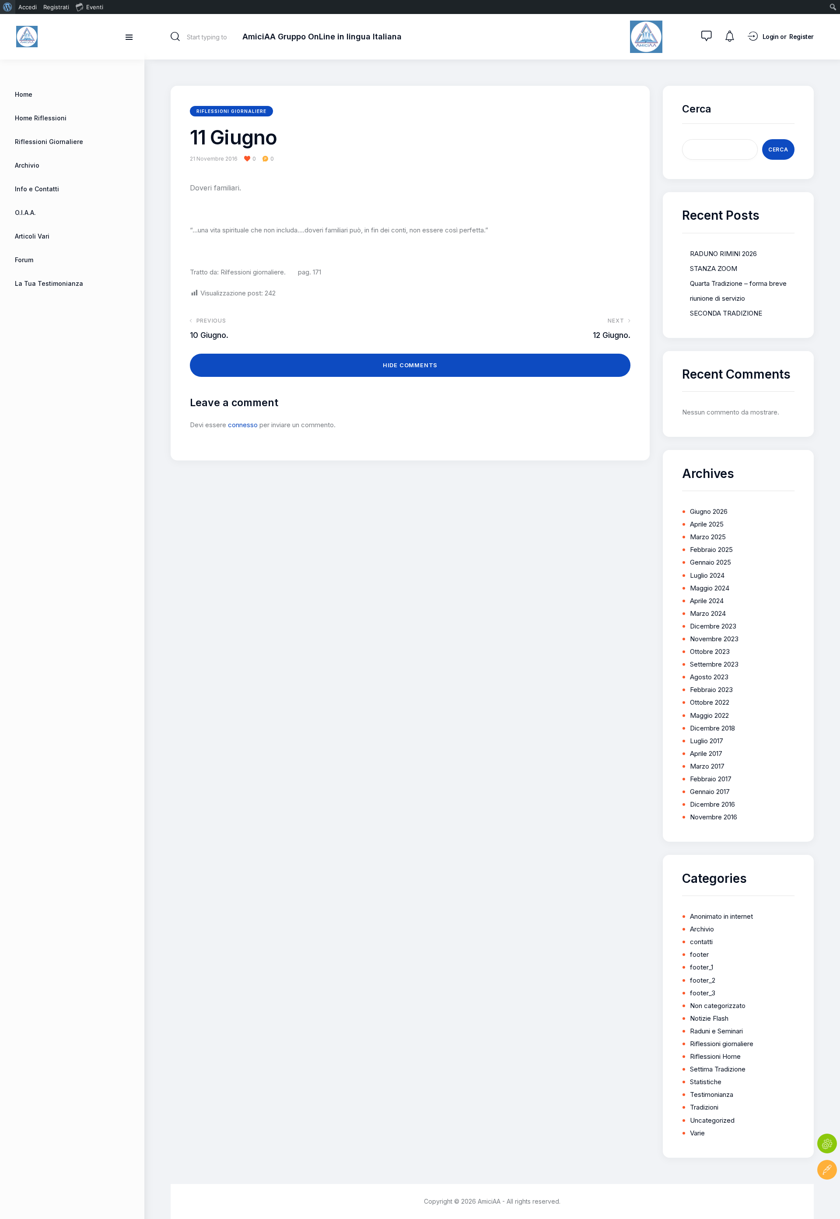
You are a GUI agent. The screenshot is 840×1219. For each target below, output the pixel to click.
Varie (697, 1133)
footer (699, 954)
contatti (701, 942)
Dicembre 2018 (712, 728)
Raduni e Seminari (716, 1031)
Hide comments (410, 365)
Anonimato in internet (721, 916)
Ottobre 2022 (709, 702)
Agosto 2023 (709, 677)
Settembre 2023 (714, 664)
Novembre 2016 (713, 817)
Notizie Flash (709, 1018)
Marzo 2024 (708, 613)
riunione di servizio (717, 298)
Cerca (696, 109)
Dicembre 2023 (713, 626)
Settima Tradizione (718, 1069)
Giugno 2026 (709, 511)
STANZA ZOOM (713, 268)
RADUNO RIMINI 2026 (723, 253)
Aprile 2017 (706, 753)
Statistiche (705, 1082)
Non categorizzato (718, 1005)
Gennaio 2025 (710, 562)
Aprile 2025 (707, 524)
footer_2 (702, 980)
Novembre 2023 (714, 639)
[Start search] (175, 37)
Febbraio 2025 (711, 549)
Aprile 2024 (707, 601)
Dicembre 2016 (712, 804)
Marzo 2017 (707, 766)
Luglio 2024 (707, 575)
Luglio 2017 (706, 741)
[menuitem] (7, 7)
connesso (243, 425)
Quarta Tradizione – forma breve (738, 283)
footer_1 (701, 967)
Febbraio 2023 (711, 689)
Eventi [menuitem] (94, 7)
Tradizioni (704, 1107)
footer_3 (702, 993)
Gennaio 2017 (710, 791)
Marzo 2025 (708, 537)
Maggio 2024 (709, 588)
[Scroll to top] (827, 1196)
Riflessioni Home (715, 1056)
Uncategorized (712, 1120)
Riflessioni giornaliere (231, 111)
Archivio (702, 929)
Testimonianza (711, 1094)
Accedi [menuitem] (27, 7)
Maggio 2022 (709, 715)
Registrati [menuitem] (56, 7)
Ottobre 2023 (710, 651)
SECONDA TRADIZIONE (726, 313)
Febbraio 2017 (711, 779)
